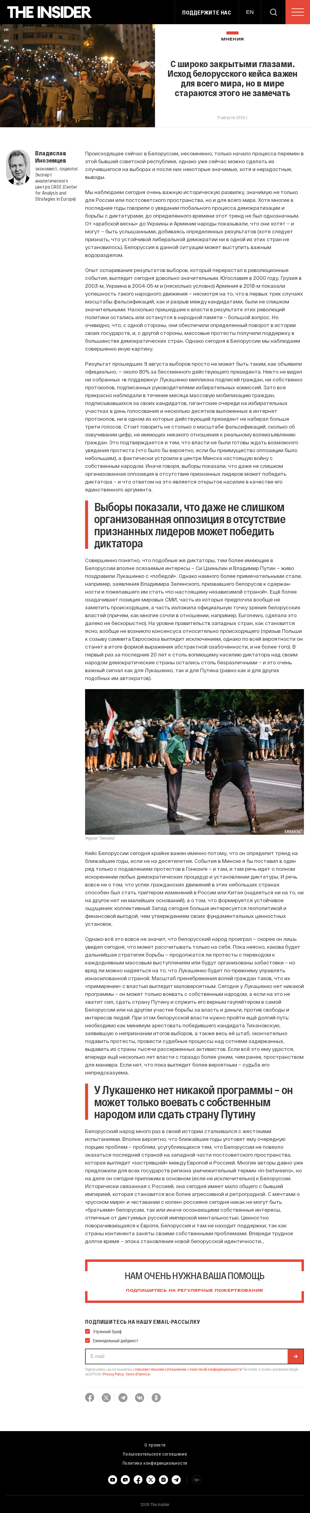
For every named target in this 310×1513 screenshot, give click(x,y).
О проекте (154, 1444)
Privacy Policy (113, 1374)
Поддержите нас (206, 12)
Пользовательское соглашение (155, 1453)
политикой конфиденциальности (216, 1369)
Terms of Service (137, 1374)
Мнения (232, 39)
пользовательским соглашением (160, 1369)
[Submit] (295, 1356)
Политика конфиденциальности (155, 1463)
